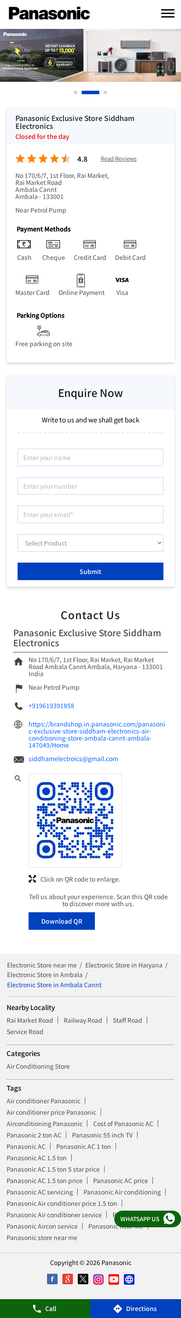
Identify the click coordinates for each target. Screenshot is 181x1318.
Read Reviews (119, 159)
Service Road (25, 1031)
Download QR (61, 921)
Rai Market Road (30, 1020)
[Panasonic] (49, 13)
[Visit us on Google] (67, 1279)
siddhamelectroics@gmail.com (73, 758)
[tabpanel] (90, 55)
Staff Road (127, 1020)
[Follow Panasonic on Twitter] (82, 1279)
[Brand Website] (128, 1279)
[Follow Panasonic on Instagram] (98, 1279)
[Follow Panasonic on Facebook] (52, 1279)
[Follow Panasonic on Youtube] (113, 1279)
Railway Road (83, 1020)
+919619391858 (51, 705)
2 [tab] (84, 92)
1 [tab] (76, 92)
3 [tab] (106, 92)
